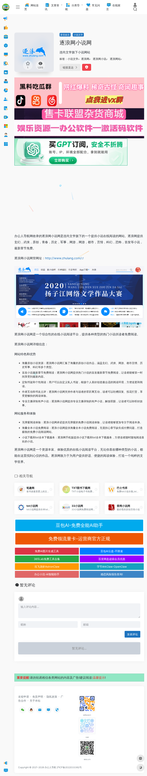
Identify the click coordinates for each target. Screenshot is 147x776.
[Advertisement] (79, 201)
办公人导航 (50, 767)
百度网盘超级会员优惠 (111, 559)
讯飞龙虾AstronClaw (46, 566)
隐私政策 (52, 696)
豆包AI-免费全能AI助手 (79, 525)
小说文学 (78, 34)
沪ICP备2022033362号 (69, 767)
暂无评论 (27, 585)
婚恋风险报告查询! (112, 574)
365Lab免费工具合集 (47, 559)
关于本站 (35, 700)
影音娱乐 (65, 34)
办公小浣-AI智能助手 (46, 574)
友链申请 (23, 696)
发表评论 (132, 634)
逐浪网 (85, 58)
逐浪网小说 (99, 58)
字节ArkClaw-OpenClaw (112, 566)
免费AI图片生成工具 (47, 551)
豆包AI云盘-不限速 (111, 551)
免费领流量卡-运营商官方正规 (79, 538)
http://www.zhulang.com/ (63, 258)
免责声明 (37, 696)
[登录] (135, 5)
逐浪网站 (115, 58)
